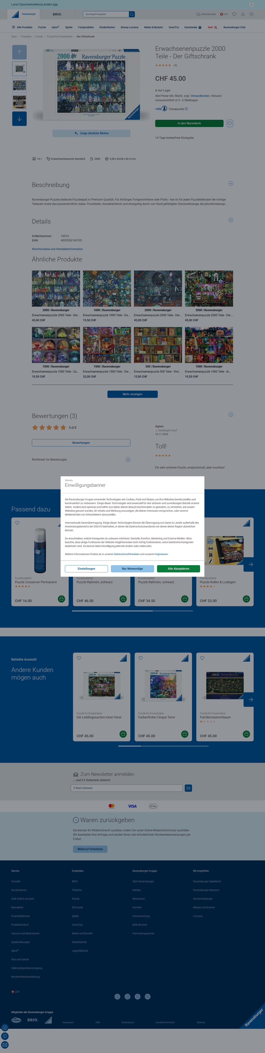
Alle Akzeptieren (178, 568)
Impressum (161, 554)
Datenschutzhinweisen (127, 554)
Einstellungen (86, 568)
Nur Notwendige (132, 568)
